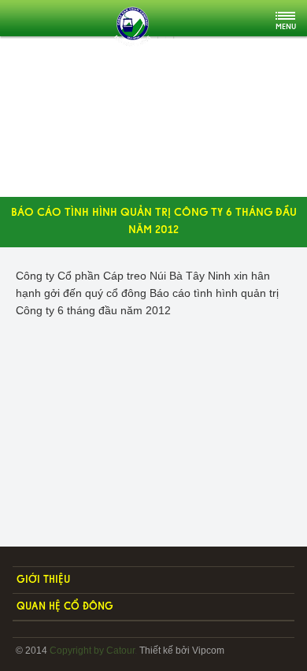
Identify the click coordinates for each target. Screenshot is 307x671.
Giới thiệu (43, 580)
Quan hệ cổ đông (65, 607)
